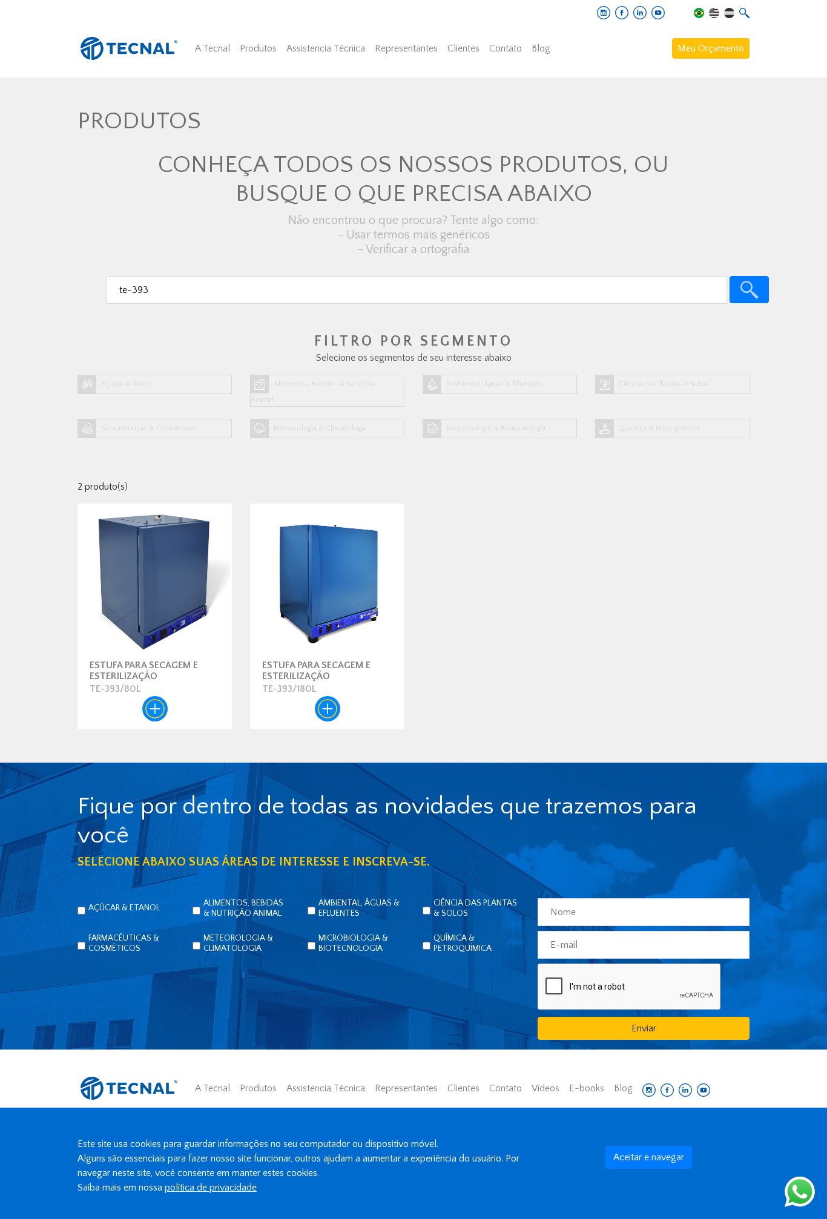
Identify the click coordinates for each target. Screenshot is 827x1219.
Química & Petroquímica (462, 943)
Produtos (258, 48)
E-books (586, 1088)
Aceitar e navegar (648, 1157)
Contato (505, 48)
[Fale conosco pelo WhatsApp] (800, 1191)
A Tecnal (212, 48)
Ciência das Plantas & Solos (475, 908)
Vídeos (545, 1088)
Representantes (406, 48)
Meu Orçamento (710, 48)
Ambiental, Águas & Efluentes (359, 908)
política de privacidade (211, 1187)
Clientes (463, 48)
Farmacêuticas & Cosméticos (123, 943)
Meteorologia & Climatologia (238, 943)
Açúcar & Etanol (124, 908)
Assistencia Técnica (325, 48)
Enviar (643, 1028)
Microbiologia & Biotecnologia (353, 943)
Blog (541, 48)
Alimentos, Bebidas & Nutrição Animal (243, 908)
